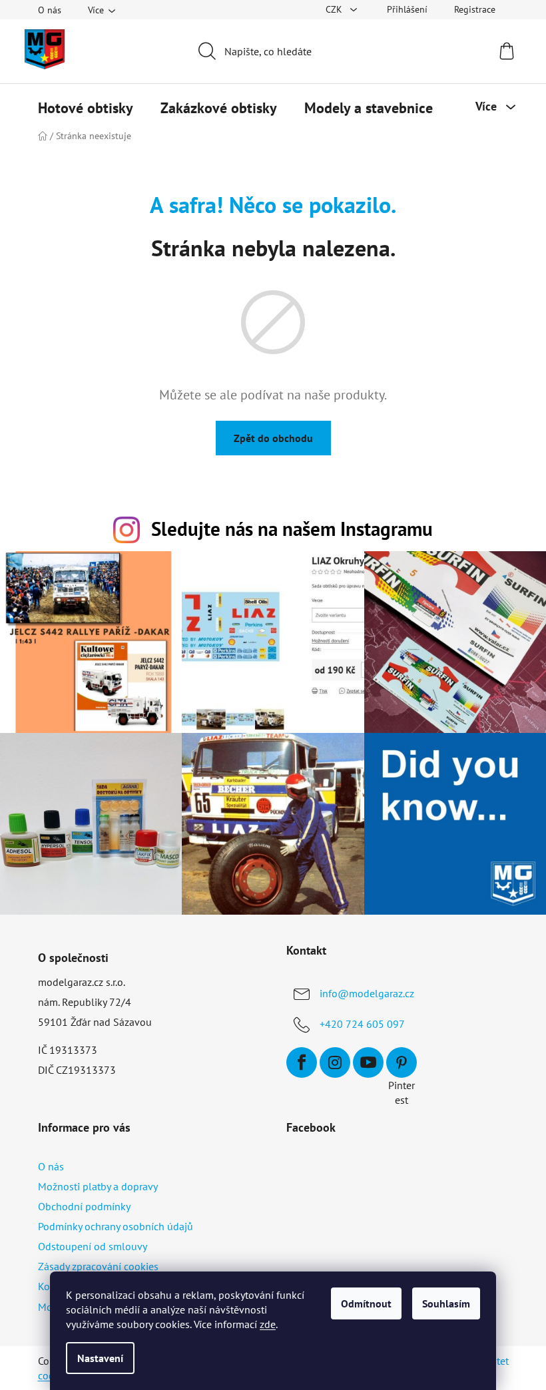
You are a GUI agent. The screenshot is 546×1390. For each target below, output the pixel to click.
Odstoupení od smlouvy (92, 1246)
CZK (335, 9)
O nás (49, 10)
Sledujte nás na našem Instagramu (292, 529)
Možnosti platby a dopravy (98, 1186)
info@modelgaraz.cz (367, 993)
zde (268, 1324)
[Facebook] (301, 1062)
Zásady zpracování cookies (98, 1266)
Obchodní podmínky (84, 1206)
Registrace (474, 9)
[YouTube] (368, 1062)
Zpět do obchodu (273, 438)
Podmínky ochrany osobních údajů (115, 1226)
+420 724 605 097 (362, 1024)
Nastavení (100, 1358)
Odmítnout (366, 1303)
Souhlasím (446, 1303)
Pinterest (401, 1062)
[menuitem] (85, 108)
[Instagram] (335, 1062)
